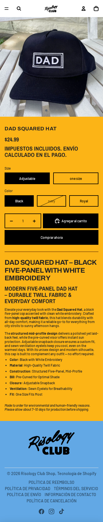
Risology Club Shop (38, 473)
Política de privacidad (27, 488)
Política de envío (24, 494)
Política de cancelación (51, 500)
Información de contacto (70, 494)
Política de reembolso (51, 482)
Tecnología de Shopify (76, 473)
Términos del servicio (76, 488)
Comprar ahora (52, 237)
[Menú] (6, 8)
